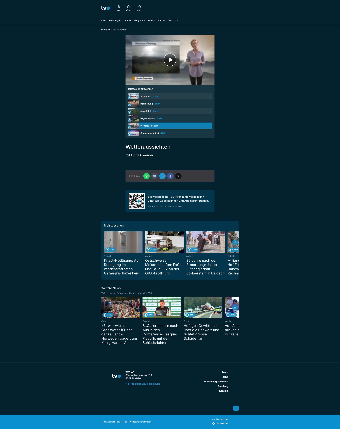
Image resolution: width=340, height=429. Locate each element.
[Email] (162, 176)
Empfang (223, 386)
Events (151, 20)
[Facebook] (170, 176)
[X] (178, 176)
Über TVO (173, 20)
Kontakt (223, 390)
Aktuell (127, 20)
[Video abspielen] (170, 60)
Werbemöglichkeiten (216, 381)
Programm (139, 20)
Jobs (225, 376)
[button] (154, 176)
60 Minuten (105, 30)
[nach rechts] (235, 242)
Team (225, 372)
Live (103, 20)
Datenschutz (109, 422)
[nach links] (105, 242)
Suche (161, 20)
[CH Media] (220, 423)
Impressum (122, 422)
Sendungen (115, 20)
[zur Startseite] (105, 8)
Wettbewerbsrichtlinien (140, 422)
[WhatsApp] (146, 176)
